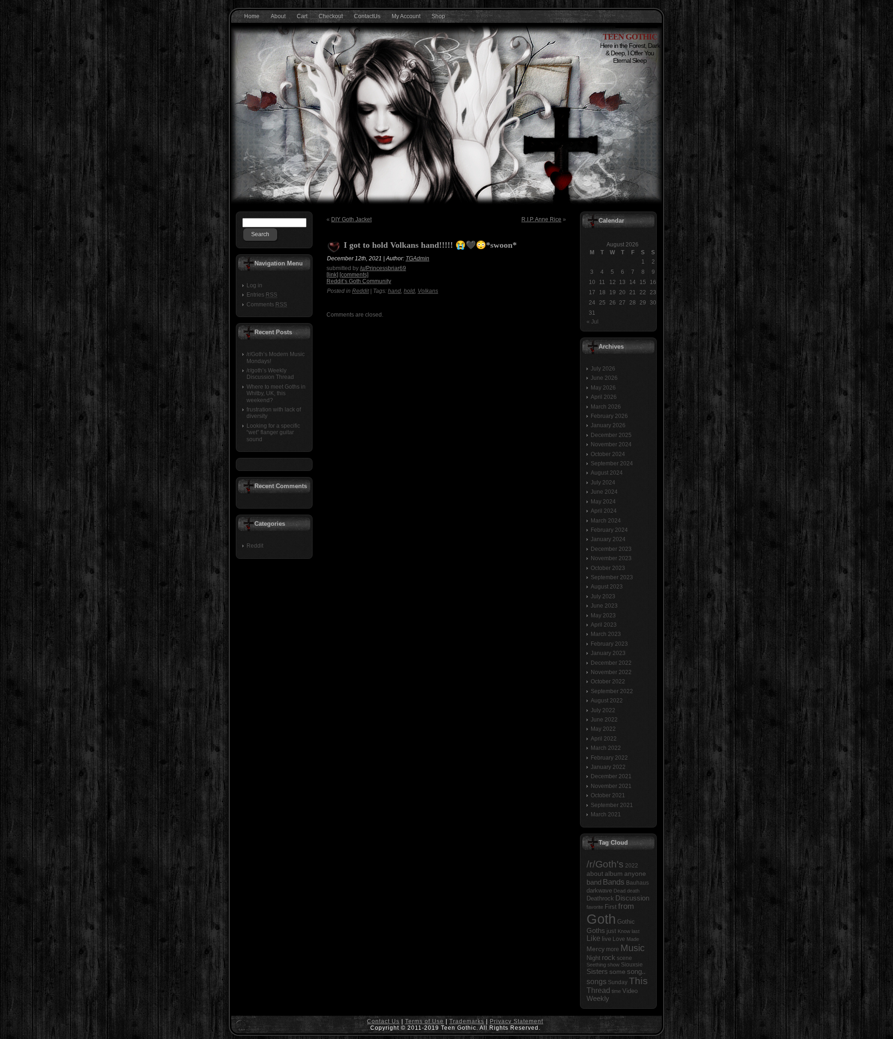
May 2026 (603, 387)
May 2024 (603, 501)
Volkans (428, 291)
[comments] (354, 274)
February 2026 (609, 416)
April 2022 (604, 738)
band (593, 882)
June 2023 (604, 605)
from (626, 906)
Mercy (595, 949)
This (638, 980)
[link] (332, 274)
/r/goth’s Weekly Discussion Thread (270, 373)
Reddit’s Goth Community (359, 281)
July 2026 (603, 368)
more (612, 949)
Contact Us (383, 1021)
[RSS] (240, 1025)
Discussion (632, 898)
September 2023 (612, 577)
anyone (635, 873)
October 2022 (608, 681)
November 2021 (611, 786)
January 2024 (608, 539)
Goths (595, 930)
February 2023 (609, 644)
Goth (601, 918)
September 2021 (612, 805)
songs (596, 981)
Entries (262, 294)
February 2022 (609, 757)
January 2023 (608, 653)
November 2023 (611, 558)
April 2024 (604, 511)
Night (593, 957)
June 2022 (604, 719)
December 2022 (611, 663)
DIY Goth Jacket (351, 219)
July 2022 (603, 710)
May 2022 (603, 729)
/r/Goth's (605, 864)
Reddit (255, 546)
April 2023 (604, 625)
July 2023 (603, 596)
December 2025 (611, 435)
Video (630, 990)
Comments (267, 304)
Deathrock (600, 898)
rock (608, 957)
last (636, 931)
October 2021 (608, 795)
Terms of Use (424, 1021)
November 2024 (611, 444)
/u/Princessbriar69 (383, 268)
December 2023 (611, 549)
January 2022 (608, 767)
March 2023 (606, 634)
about (594, 873)
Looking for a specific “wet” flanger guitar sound (273, 433)
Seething (596, 964)
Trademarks (466, 1021)
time (616, 991)
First (611, 907)
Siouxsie (632, 964)
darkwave (599, 890)
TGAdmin (417, 258)
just (611, 930)
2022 (631, 865)
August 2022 (607, 700)
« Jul (592, 321)
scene (624, 958)
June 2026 (604, 378)
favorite (594, 907)
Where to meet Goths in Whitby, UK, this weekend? (276, 394)
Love (619, 939)
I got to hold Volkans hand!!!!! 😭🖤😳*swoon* (430, 245)
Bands (614, 882)
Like (593, 938)
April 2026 (604, 397)
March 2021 (606, 814)
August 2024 (607, 473)
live (606, 938)
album (614, 873)
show (613, 964)
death (633, 890)
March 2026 (606, 407)
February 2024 (609, 530)
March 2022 (606, 748)
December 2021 (611, 776)
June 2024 (604, 492)
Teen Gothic (630, 36)
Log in (254, 285)
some (617, 971)
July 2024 (603, 482)
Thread (598, 990)
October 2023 (608, 568)
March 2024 (606, 520)
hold (409, 291)
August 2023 (607, 586)
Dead (619, 890)
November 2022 (611, 672)
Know (624, 931)
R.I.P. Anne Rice (541, 219)
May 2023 (603, 615)
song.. (636, 971)
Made (632, 939)
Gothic (626, 921)
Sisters (597, 971)
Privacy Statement (516, 1021)
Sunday (617, 982)
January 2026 (608, 425)
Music (632, 948)
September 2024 (612, 463)
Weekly (597, 998)
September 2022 (612, 691)
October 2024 (608, 454)
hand (394, 291)
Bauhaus (637, 883)
